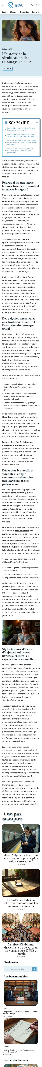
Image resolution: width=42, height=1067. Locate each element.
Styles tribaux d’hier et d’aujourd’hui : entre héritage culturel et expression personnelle (20, 150)
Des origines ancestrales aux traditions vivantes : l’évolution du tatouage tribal (21, 135)
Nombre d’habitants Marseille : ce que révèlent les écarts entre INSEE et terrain (21, 949)
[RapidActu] (15, 5)
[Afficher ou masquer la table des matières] (33, 123)
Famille (6, 1046)
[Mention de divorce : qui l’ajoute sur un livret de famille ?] (21, 1031)
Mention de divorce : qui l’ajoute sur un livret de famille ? (18, 1051)
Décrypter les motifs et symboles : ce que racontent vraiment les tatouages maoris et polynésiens (22, 142)
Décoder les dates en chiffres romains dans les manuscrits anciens (21, 903)
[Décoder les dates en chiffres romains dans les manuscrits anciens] (21, 883)
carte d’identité (22, 531)
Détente (7, 68)
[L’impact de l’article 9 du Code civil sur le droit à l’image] (21, 993)
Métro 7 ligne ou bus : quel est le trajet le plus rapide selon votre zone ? (21, 858)
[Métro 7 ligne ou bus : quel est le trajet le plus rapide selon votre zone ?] (21, 838)
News (5, 1008)
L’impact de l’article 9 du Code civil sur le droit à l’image (20, 1012)
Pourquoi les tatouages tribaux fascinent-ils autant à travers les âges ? (21, 129)
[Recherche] (32, 5)
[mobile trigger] (4, 5)
